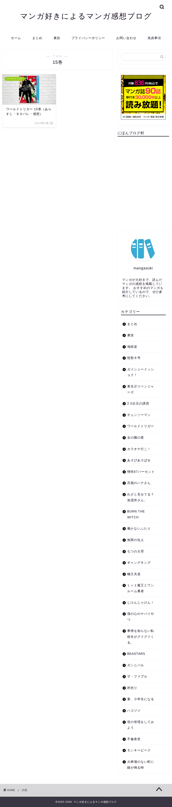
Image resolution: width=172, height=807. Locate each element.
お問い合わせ (126, 38)
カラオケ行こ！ (139, 449)
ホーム (16, 38)
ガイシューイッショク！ (140, 372)
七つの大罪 (135, 551)
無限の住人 (135, 540)
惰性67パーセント (141, 471)
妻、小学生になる (140, 699)
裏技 (57, 38)
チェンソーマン (139, 415)
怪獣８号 (134, 358)
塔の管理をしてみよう (140, 725)
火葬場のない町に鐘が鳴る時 (140, 764)
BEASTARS (136, 653)
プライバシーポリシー (88, 38)
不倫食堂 (134, 739)
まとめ (37, 38)
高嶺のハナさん (139, 483)
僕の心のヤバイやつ (140, 616)
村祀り (132, 688)
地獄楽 (132, 346)
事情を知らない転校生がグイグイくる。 (140, 636)
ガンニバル (135, 665)
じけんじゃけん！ (140, 602)
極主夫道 (134, 574)
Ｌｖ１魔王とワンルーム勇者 (140, 588)
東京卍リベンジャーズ (140, 389)
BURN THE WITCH (136, 514)
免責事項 (154, 38)
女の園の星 (135, 437)
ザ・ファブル (137, 676)
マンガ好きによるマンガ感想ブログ (86, 15)
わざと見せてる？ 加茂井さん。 (140, 497)
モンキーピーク (139, 750)
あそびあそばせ (139, 460)
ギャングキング (139, 562)
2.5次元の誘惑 (138, 403)
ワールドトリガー (140, 426)
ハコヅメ (134, 710)
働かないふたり (139, 528)
